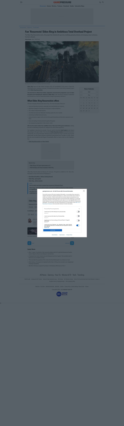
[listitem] (62, 208)
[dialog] (62, 213)
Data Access (62, 234)
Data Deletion (54, 234)
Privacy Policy (69, 234)
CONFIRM (52, 230)
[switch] (78, 211)
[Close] (84, 191)
